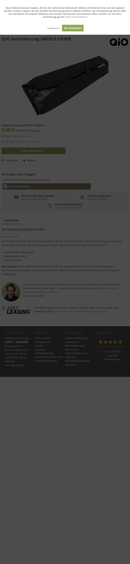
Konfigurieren (54, 28)
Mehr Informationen (76, 16)
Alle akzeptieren (73, 27)
